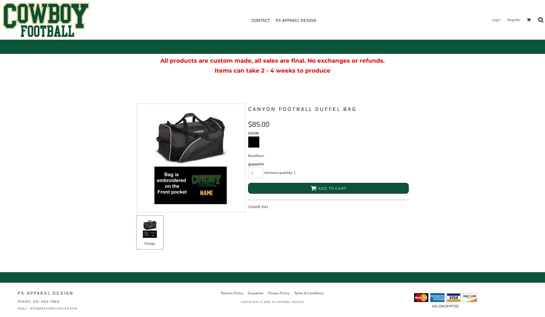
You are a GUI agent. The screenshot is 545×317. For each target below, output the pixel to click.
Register (513, 20)
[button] (529, 20)
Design (149, 243)
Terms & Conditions (309, 293)
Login (496, 20)
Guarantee (255, 293)
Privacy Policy (279, 293)
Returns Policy (232, 293)
